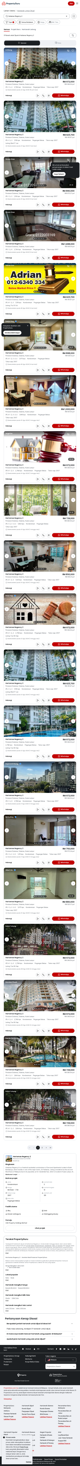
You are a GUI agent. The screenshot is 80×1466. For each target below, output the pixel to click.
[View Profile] (9, 50)
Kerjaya (6, 1364)
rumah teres (30, 1246)
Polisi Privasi (24, 1447)
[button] (7, 29)
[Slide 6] (43, 76)
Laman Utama (9, 11)
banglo (60, 1246)
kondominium (39, 1246)
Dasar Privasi (48, 1459)
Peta (59, 43)
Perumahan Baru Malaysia (64, 1407)
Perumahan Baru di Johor (64, 1412)
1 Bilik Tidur (15, 1298)
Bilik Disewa (44, 1414)
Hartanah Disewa (46, 1406)
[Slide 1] (34, 76)
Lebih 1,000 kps (21, 1308)
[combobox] (36, 16)
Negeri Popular (45, 1432)
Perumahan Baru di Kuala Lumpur (64, 1417)
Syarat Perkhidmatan (35, 1459)
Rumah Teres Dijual (28, 1414)
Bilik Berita (28, 1359)
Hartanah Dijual (28, 1406)
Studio (8, 1298)
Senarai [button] (23, 43)
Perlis (7, 1278)
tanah (68, 1246)
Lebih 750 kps (10, 1308)
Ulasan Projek (8, 1416)
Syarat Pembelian (61, 1459)
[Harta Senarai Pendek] (72, 50)
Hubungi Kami (30, 1356)
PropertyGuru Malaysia (9, 1407)
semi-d (54, 1246)
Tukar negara (50, 1356)
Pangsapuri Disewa (46, 1411)
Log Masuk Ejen (63, 1435)
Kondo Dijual (26, 1408)
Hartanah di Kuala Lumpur (46, 1436)
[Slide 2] (36, 76)
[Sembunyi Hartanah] (68, 50)
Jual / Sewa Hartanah (65, 1438)
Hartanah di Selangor (47, 1440)
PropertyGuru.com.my (11, 1388)
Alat (59, 1432)
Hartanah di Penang (46, 1443)
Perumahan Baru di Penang (64, 1422)
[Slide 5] (41, 76)
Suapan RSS (62, 1441)
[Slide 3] (38, 76)
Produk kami (8, 1362)
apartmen (48, 1246)
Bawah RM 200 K (11, 1288)
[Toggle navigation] (77, 3)
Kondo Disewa (45, 1408)
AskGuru (7, 1411)
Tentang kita (8, 1359)
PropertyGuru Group (11, 1356)
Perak (12, 1278)
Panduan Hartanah (10, 1414)
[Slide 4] (39, 76)
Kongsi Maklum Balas (32, 1362)
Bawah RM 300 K (23, 1288)
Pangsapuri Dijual (28, 1411)
